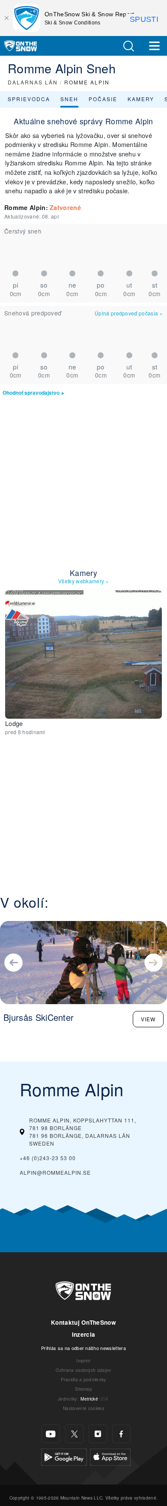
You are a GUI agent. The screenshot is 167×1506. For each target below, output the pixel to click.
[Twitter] (74, 1434)
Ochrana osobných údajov (83, 1370)
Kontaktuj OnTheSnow (83, 1322)
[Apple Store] (110, 1456)
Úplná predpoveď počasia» (129, 313)
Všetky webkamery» (83, 581)
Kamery (141, 98)
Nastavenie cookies (83, 1408)
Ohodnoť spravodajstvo (31, 392)
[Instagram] (98, 1434)
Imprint (83, 1360)
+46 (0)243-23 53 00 (48, 1157)
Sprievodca (29, 98)
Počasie (103, 98)
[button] (128, 46)
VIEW (148, 1019)
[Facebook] (121, 1434)
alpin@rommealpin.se (55, 1172)
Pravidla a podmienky (83, 1379)
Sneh (69, 98)
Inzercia (83, 1334)
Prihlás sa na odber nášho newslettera (83, 1347)
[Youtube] (51, 1434)
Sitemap (83, 1389)
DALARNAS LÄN (33, 82)
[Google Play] (64, 1456)
